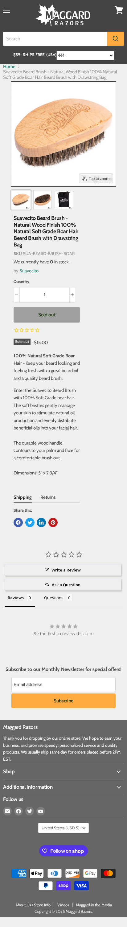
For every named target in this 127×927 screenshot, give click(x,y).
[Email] (7, 811)
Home (9, 66)
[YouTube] (40, 811)
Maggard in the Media (94, 904)
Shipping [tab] (23, 497)
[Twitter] (29, 811)
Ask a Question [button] (66, 585)
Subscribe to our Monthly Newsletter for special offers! (63, 669)
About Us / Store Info (33, 904)
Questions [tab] (53, 597)
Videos (63, 904)
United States (61, 827)
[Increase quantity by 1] (73, 295)
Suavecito (29, 271)
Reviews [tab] (16, 597)
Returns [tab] (47, 497)
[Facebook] (18, 811)
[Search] (115, 39)
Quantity (21, 281)
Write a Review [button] (66, 570)
